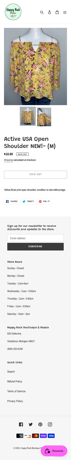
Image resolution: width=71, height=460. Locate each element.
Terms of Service (16, 391)
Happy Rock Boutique (30, 448)
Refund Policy (14, 381)
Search (11, 371)
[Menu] (65, 12)
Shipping (8, 160)
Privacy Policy (15, 401)
